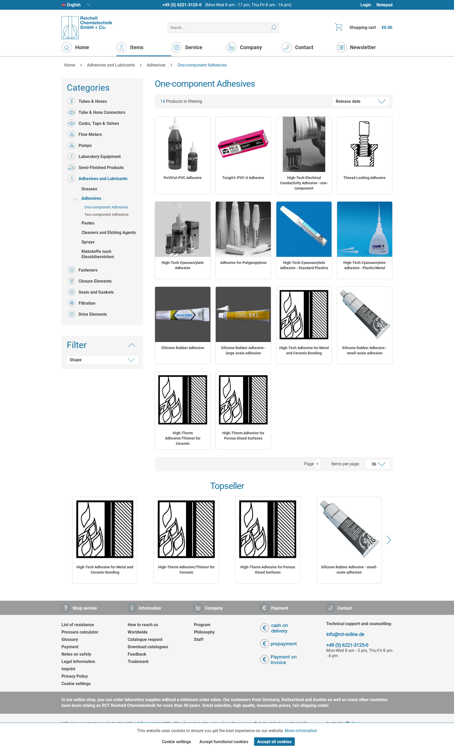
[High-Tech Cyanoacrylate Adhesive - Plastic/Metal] (364, 229)
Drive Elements (93, 314)
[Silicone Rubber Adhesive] (182, 314)
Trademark (138, 661)
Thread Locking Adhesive (364, 178)
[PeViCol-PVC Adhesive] (182, 144)
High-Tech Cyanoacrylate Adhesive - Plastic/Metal (364, 265)
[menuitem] (368, 5)
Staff (198, 639)
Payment (69, 646)
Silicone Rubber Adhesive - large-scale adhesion (243, 350)
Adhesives (91, 198)
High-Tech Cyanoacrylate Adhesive (183, 265)
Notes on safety (76, 654)
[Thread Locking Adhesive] (364, 144)
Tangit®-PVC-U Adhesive (243, 178)
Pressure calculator (79, 632)
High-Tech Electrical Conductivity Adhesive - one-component (304, 183)
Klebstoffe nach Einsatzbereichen (97, 254)
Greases (89, 188)
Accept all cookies (274, 741)
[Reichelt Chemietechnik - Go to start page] (87, 27)
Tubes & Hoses (93, 101)
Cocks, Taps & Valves (99, 123)
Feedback (137, 654)
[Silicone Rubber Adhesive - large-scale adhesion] (243, 314)
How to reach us (143, 624)
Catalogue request (145, 639)
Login (365, 4)
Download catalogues (148, 646)
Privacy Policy (74, 676)
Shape (76, 359)
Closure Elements (95, 281)
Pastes (87, 223)
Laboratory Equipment (100, 156)
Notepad (384, 4)
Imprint (68, 668)
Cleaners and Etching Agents (108, 232)
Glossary (69, 639)
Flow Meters (90, 134)
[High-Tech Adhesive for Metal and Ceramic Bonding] (304, 314)
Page (309, 463)
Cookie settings (76, 683)
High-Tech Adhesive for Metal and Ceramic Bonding (304, 350)
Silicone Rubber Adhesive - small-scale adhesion (364, 350)
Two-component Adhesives (106, 214)
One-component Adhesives (106, 207)
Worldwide (138, 632)
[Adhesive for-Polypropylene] (243, 229)
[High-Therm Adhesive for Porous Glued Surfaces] (243, 399)
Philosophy (204, 632)
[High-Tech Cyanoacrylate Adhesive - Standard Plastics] (304, 229)
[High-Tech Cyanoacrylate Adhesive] (182, 229)
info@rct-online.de (345, 634)
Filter (77, 345)
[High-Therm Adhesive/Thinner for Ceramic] (182, 399)
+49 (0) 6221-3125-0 (182, 4)
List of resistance (77, 624)
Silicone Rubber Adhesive (182, 348)
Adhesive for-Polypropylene (243, 263)
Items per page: (345, 463)
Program (202, 624)
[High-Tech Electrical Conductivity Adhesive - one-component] (304, 144)
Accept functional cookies (223, 741)
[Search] (273, 27)
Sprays (88, 241)
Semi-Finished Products (101, 167)
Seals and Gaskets (96, 292)
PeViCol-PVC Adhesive (183, 178)
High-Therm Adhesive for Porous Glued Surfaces (243, 435)
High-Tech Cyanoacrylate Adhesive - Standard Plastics (304, 265)
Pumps (85, 145)
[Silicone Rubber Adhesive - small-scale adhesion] (364, 314)
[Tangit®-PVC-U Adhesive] (243, 144)
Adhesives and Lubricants (103, 178)
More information (301, 730)
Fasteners (88, 270)
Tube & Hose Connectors (102, 112)
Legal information (78, 661)
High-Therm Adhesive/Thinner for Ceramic (182, 438)
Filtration (87, 303)
